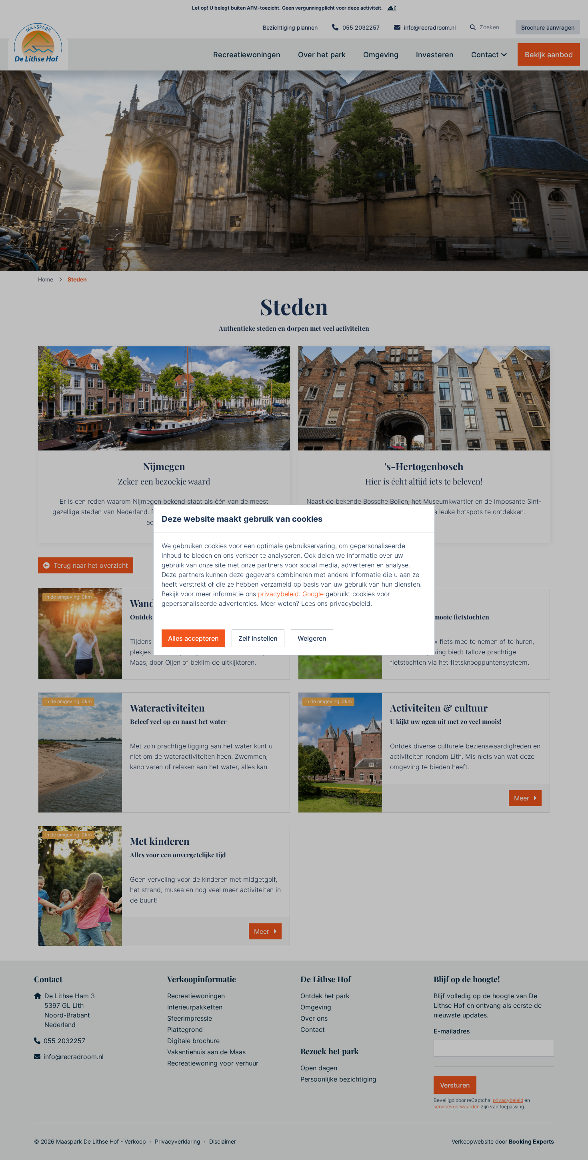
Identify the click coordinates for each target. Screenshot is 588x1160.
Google (313, 594)
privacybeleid (278, 594)
